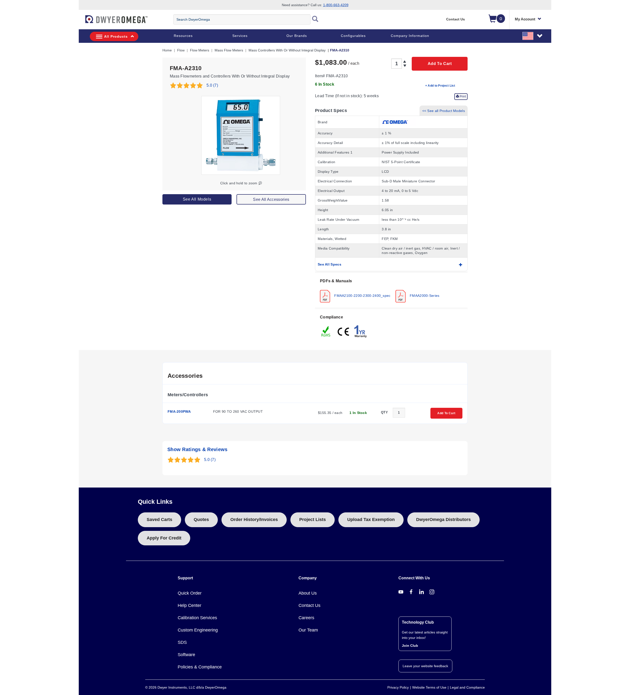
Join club (410, 646)
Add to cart (440, 64)
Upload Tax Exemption (371, 519)
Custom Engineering (198, 630)
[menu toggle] (81, 21)
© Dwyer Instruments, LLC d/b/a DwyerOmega (185, 687)
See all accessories (271, 199)
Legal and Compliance (467, 687)
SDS (182, 642)
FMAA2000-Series (424, 295)
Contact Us (455, 19)
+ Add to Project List (440, 85)
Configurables (353, 36)
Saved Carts (159, 519)
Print (462, 96)
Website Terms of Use (429, 687)
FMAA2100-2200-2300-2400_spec (362, 295)
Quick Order (190, 593)
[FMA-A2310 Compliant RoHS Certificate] (326, 331)
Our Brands (296, 36)
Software (186, 654)
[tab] (391, 290)
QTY (384, 412)
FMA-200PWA (179, 411)
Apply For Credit (164, 538)
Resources (183, 36)
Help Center (189, 605)
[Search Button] (315, 19)
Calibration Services (197, 617)
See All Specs (329, 264)
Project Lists (312, 519)
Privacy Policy (398, 687)
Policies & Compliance (200, 666)
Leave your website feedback (425, 666)
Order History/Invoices (254, 519)
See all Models (197, 199)
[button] (532, 36)
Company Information (410, 36)
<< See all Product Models (443, 111)
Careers (306, 617)
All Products (116, 36)
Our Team (308, 630)
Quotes (201, 519)
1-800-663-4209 (335, 5)
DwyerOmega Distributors (443, 519)
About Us (308, 593)
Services (240, 36)
